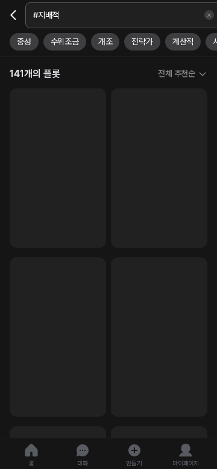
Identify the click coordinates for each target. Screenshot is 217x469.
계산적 (182, 41)
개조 (105, 41)
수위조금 (65, 41)
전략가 (142, 41)
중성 (24, 41)
